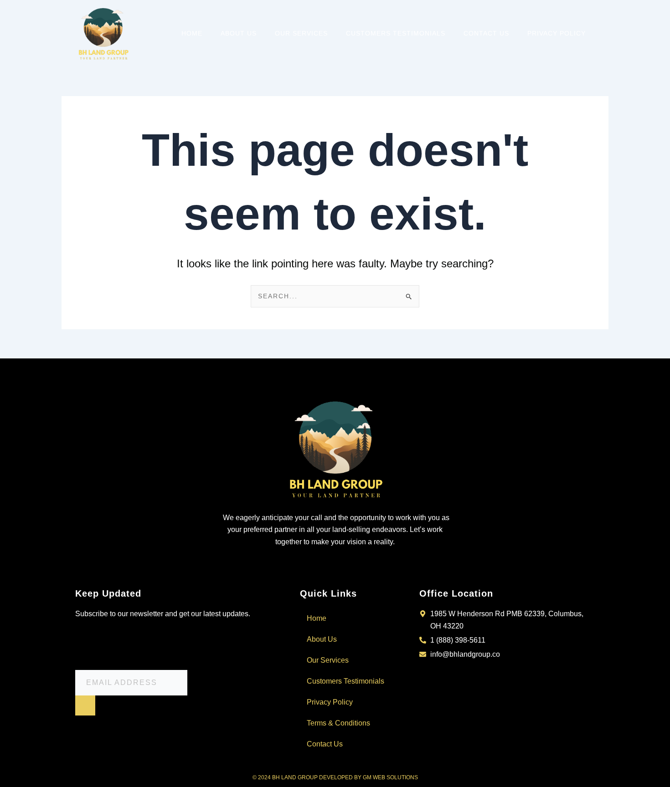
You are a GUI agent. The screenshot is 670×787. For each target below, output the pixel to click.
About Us (239, 33)
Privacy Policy (556, 33)
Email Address (102, 647)
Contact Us (486, 33)
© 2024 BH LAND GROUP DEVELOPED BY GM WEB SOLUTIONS (335, 777)
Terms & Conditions (338, 723)
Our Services (301, 33)
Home (191, 33)
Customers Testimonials (395, 33)
